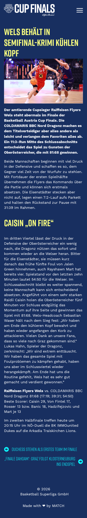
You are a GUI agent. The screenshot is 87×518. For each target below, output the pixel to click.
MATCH (58, 506)
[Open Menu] (79, 10)
